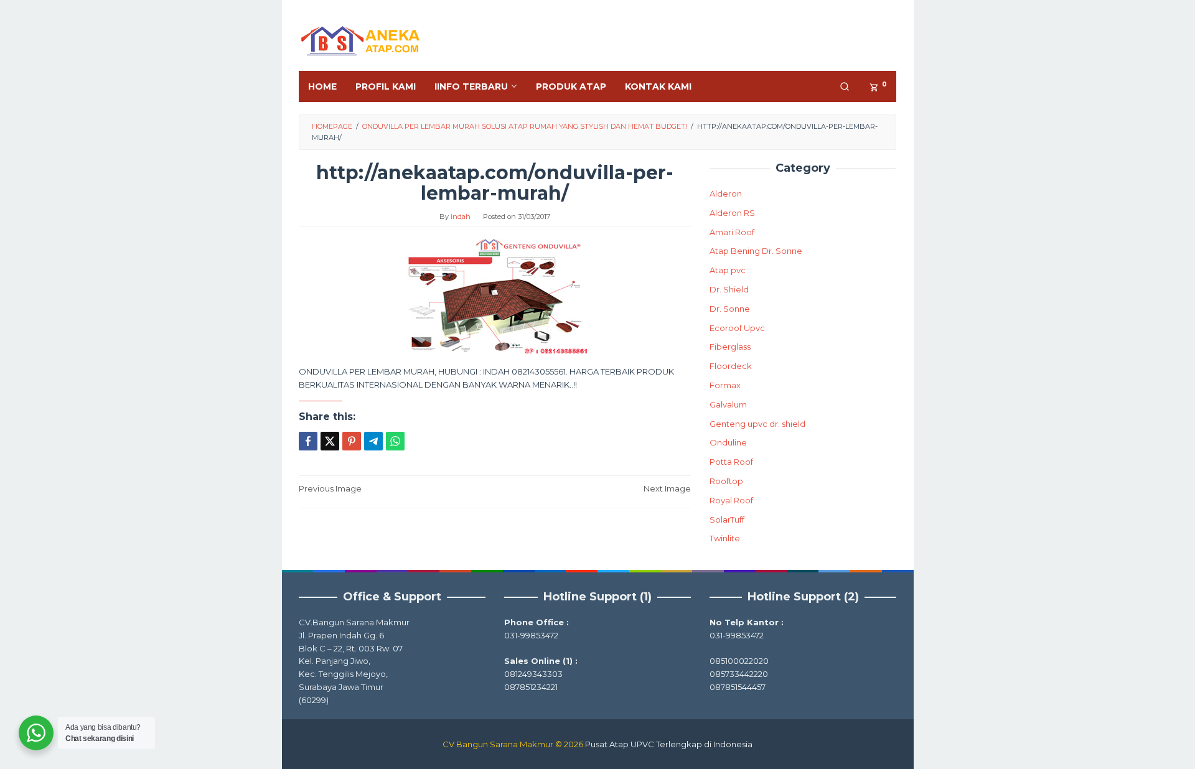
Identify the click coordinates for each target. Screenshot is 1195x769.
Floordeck (731, 366)
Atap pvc (728, 270)
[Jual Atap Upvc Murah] (361, 39)
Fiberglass (730, 347)
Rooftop (726, 481)
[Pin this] (351, 441)
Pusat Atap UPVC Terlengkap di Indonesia (668, 744)
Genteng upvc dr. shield (757, 424)
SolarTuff (727, 519)
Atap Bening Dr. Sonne (756, 251)
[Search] (844, 86)
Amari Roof (732, 232)
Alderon (726, 193)
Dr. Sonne (730, 309)
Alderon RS (732, 213)
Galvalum (728, 404)
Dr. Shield (729, 289)
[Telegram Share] (373, 441)
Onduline (728, 442)
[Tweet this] (330, 441)
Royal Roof (731, 500)
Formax (725, 385)
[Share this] (308, 441)
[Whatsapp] (395, 441)
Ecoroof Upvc (737, 328)
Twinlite (725, 538)
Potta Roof (731, 462)
